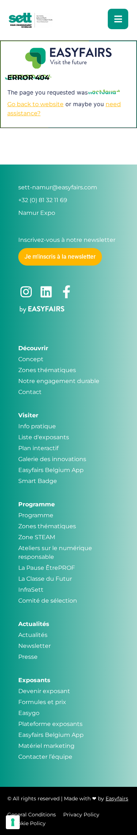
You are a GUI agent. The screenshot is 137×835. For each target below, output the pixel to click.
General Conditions (31, 814)
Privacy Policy (81, 814)
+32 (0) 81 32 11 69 (42, 200)
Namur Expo (36, 212)
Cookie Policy (28, 823)
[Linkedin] (46, 291)
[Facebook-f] (66, 291)
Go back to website (35, 104)
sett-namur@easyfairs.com (57, 187)
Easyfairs (117, 798)
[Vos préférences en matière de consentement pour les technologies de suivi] (13, 822)
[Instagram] (26, 291)
